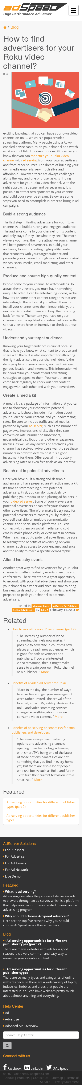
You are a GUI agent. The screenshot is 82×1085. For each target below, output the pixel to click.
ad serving (29, 160)
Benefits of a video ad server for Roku (39, 683)
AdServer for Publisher (65, 606)
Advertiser (12, 1019)
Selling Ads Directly (23, 609)
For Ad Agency (15, 863)
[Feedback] (77, 610)
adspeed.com (39, 1074)
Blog (15, 27)
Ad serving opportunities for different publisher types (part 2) (35, 942)
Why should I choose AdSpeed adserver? (37, 916)
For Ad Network (16, 869)
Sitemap (57, 1078)
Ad (7, 1013)
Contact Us (40, 1078)
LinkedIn (36, 1068)
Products (23, 1078)
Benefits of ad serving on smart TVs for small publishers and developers (44, 730)
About (9, 1078)
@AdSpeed (60, 1068)
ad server (35, 426)
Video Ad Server (41, 606)
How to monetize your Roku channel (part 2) (43, 629)
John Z (44, 609)
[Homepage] (5, 27)
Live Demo (13, 876)
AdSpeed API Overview (21, 1026)
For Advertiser (15, 856)
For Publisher (14, 850)
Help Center (13, 1006)
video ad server (22, 501)
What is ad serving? (20, 891)
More (45, 672)
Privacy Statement (66, 1082)
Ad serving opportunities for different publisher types (35, 971)
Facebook (14, 1068)
